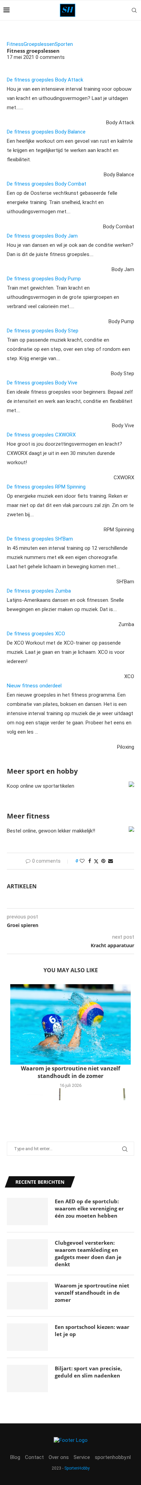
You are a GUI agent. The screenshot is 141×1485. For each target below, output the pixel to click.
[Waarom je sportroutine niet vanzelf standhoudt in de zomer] (70, 1024)
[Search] (134, 10)
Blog (15, 1457)
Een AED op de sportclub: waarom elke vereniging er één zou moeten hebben (89, 1208)
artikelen (22, 886)
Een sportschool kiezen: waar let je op (92, 1330)
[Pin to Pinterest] (103, 861)
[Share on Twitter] (96, 861)
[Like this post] (82, 861)
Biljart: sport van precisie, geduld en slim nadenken (88, 1372)
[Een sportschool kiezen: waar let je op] (27, 1337)
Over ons (59, 1457)
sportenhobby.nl (113, 1457)
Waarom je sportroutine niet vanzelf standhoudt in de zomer (70, 1072)
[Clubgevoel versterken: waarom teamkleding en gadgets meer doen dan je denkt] (27, 1253)
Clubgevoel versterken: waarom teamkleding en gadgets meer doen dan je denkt (88, 1253)
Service (82, 1457)
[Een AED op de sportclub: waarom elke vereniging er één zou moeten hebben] (27, 1211)
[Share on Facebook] (89, 861)
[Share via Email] (110, 861)
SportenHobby (77, 1468)
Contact (34, 1457)
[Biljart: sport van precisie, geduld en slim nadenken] (27, 1378)
